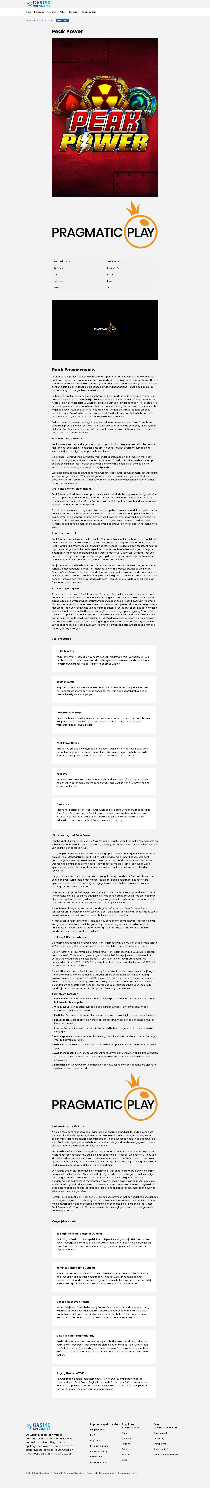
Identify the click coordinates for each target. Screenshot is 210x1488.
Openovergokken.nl (127, 1473)
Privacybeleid (93, 1473)
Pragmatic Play (97, 1429)
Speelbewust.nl (108, 1473)
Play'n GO (95, 1440)
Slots (28, 11)
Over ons (68, 1473)
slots (50, 20)
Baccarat (73, 11)
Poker (62, 11)
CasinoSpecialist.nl (35, 20)
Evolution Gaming (99, 1446)
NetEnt (93, 1435)
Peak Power (62, 20)
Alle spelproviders (98, 1462)
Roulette (51, 11)
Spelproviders (89, 11)
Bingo (124, 1460)
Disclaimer (79, 1473)
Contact (58, 1473)
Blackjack (39, 11)
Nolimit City (96, 1456)
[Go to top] (204, 1481)
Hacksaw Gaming (99, 1451)
